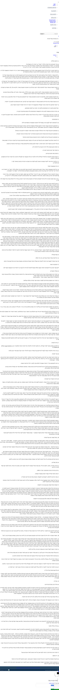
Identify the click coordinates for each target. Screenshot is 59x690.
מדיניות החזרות (28, 667)
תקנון (24, 667)
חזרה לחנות (51, 683)
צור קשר (33, 667)
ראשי (39, 667)
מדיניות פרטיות (19, 667)
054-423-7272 (56, 43)
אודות (36, 667)
